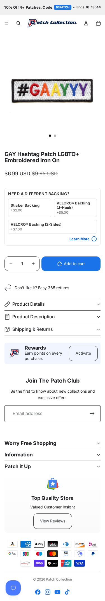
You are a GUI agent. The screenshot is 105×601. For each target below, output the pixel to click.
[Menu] (6, 23)
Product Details (28, 304)
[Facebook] (37, 592)
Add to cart (74, 263)
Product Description (33, 316)
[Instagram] (47, 592)
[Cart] (98, 23)
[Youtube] (57, 592)
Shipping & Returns (32, 329)
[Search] (18, 23)
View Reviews (52, 520)
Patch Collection (59, 579)
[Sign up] (92, 413)
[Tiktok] (67, 592)
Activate (83, 353)
